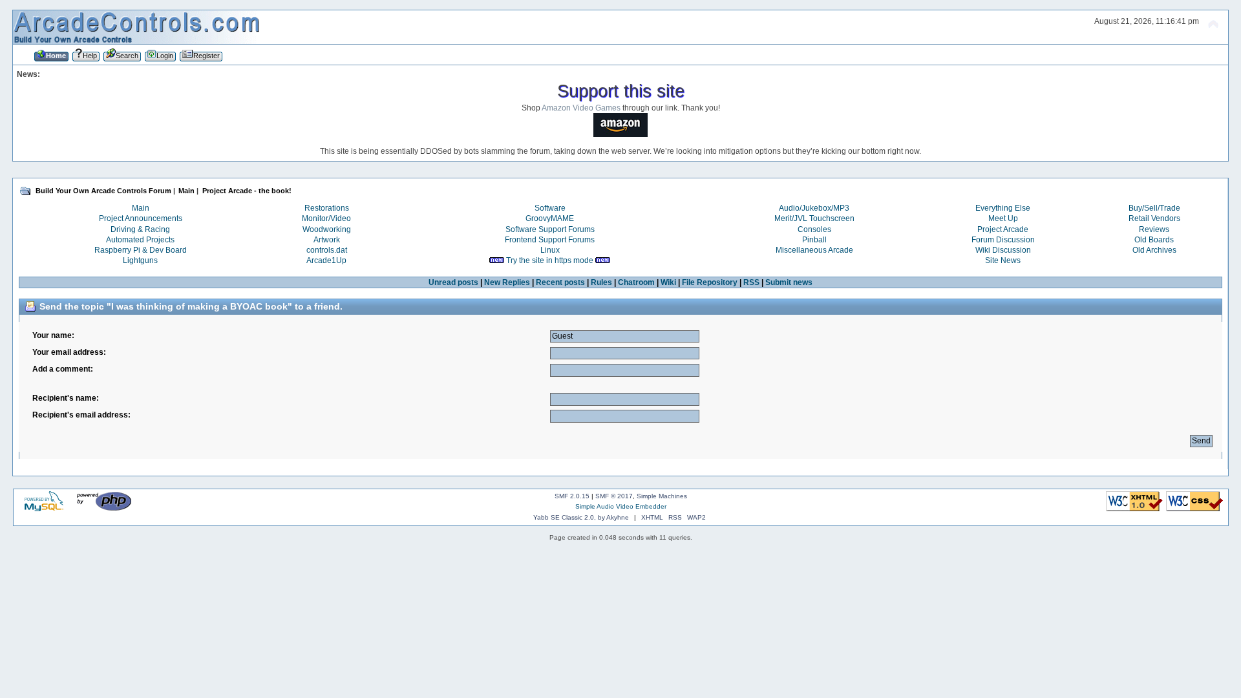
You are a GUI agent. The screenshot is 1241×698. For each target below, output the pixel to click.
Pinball (814, 239)
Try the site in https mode (549, 260)
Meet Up (1003, 218)
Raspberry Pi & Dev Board (140, 250)
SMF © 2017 (614, 496)
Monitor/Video (326, 218)
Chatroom (636, 282)
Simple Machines (662, 496)
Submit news (788, 282)
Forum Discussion (1003, 239)
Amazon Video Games (581, 107)
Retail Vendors (1154, 218)
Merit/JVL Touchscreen (814, 218)
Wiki (668, 282)
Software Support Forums (550, 229)
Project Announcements (140, 218)
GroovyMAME (549, 218)
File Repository (709, 282)
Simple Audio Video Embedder (620, 506)
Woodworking (326, 229)
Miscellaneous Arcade (814, 250)
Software (550, 208)
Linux (550, 250)
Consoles (814, 229)
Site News (1003, 260)
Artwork (326, 239)
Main (140, 208)
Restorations (326, 208)
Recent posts (560, 282)
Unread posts (453, 282)
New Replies (507, 282)
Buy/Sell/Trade (1154, 208)
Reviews (1154, 229)
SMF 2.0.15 (572, 496)
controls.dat (326, 250)
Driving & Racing (140, 229)
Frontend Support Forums (550, 239)
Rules (601, 282)
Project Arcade (1002, 229)
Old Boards (1154, 239)
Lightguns (140, 260)
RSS (751, 282)
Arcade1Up (326, 260)
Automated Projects (140, 239)
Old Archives (1154, 250)
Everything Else (1002, 208)
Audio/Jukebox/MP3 (814, 208)
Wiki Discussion (1003, 250)
